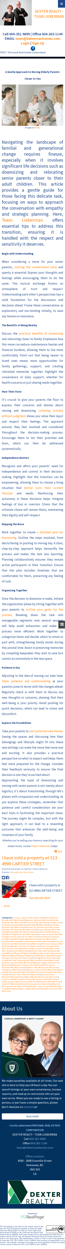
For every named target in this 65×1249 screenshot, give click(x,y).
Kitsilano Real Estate (33, 944)
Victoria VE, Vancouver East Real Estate (36, 984)
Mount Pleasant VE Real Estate (20, 953)
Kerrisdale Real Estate (11, 941)
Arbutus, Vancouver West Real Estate (29, 918)
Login (25, 43)
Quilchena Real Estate (49, 960)
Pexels (37, 127)
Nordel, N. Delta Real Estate (49, 955)
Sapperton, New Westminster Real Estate (41, 967)
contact (28, 1107)
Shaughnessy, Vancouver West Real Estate (40, 970)
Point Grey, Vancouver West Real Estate (24, 960)
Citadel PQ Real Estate (39, 925)
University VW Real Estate (12, 979)
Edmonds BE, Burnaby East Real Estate (24, 932)
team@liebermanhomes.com (37, 38)
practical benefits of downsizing (41, 333)
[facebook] (32, 48)
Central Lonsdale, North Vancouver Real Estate (43, 922)
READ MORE (32, 1116)
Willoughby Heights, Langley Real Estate (24, 989)
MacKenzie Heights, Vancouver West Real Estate (40, 948)
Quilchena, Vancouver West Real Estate (17, 963)
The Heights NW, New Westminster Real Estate (39, 977)
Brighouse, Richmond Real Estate (37, 920)
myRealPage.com (32, 1217)
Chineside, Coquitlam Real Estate (15, 925)
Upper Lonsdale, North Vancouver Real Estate (20, 981)
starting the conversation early (35, 267)
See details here (39, 898)
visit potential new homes (46, 731)
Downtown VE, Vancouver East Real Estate (42, 927)
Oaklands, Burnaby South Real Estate (17, 958)
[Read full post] (14, 889)
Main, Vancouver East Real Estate (15, 951)
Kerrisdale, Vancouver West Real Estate (36, 941)
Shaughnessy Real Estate (22, 872)
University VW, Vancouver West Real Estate (41, 979)
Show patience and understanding (26, 681)
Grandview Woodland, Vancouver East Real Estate (36, 939)
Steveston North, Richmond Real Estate (24, 974)
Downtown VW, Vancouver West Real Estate (19, 929)
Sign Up (38, 43)
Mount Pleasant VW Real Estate (24, 955)
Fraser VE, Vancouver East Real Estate (23, 937)
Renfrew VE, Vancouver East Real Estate (28, 965)
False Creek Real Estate (25, 934)
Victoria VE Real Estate (11, 984)
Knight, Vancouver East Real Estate (26, 946)
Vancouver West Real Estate (50, 981)
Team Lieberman (22, 220)
